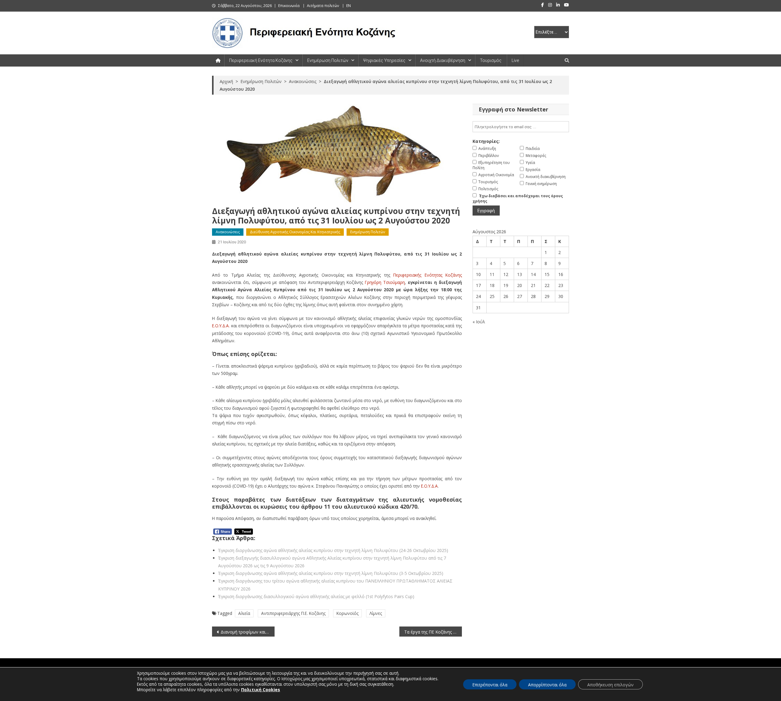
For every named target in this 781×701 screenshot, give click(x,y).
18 (492, 285)
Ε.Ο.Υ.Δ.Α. (221, 326)
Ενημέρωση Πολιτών (327, 60)
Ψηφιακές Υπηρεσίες (384, 60)
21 (533, 285)
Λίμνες (375, 613)
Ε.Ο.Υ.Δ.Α (429, 486)
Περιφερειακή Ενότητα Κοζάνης (261, 60)
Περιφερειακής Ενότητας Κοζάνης (427, 275)
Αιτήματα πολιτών (323, 5)
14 (533, 274)
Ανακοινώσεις (228, 231)
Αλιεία (244, 613)
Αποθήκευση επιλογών (610, 685)
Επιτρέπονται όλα (489, 685)
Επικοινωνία (289, 5)
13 (519, 274)
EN (348, 5)
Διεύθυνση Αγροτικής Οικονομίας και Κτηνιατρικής (295, 231)
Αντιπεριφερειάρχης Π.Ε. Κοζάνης (293, 613)
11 (492, 274)
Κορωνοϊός (347, 613)
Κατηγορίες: (486, 141)
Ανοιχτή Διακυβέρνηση (442, 60)
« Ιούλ (479, 322)
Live (515, 60)
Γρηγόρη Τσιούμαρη (385, 282)
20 (519, 285)
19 (505, 285)
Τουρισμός (491, 60)
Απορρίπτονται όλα (547, 685)
